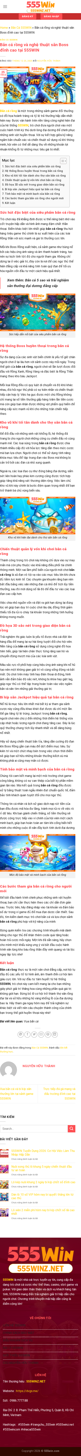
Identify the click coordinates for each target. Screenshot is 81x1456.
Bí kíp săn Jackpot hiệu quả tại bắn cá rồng (32, 189)
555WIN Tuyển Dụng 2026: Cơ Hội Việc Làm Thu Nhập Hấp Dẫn (43, 1152)
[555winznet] (40, 6)
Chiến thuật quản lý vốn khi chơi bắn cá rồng (33, 180)
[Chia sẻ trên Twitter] (34, 1034)
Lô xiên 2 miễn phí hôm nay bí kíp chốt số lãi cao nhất (43, 1211)
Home (4, 27)
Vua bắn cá (31, 1021)
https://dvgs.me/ (27, 1391)
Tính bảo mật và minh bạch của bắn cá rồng (32, 193)
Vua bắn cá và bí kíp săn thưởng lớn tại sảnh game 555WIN (16, 1093)
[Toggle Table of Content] (61, 161)
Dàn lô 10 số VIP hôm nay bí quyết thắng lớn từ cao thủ (42, 1196)
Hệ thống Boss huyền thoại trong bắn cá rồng (34, 171)
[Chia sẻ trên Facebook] (27, 1034)
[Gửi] (71, 1128)
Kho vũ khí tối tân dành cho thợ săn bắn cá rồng (35, 175)
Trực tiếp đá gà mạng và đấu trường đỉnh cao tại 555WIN (59, 1093)
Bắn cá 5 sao (35, 280)
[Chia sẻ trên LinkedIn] (55, 1034)
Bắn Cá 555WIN (21, 27)
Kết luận (10, 203)
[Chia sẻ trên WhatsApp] (21, 1034)
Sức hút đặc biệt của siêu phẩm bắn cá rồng (33, 166)
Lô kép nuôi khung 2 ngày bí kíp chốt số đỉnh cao (43, 1182)
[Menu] (5, 6)
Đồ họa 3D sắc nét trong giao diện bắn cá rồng (34, 184)
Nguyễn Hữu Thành (48, 61)
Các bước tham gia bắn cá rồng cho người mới (34, 198)
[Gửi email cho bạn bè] (41, 1034)
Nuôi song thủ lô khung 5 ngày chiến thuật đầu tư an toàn (41, 1168)
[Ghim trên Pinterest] (48, 1034)
